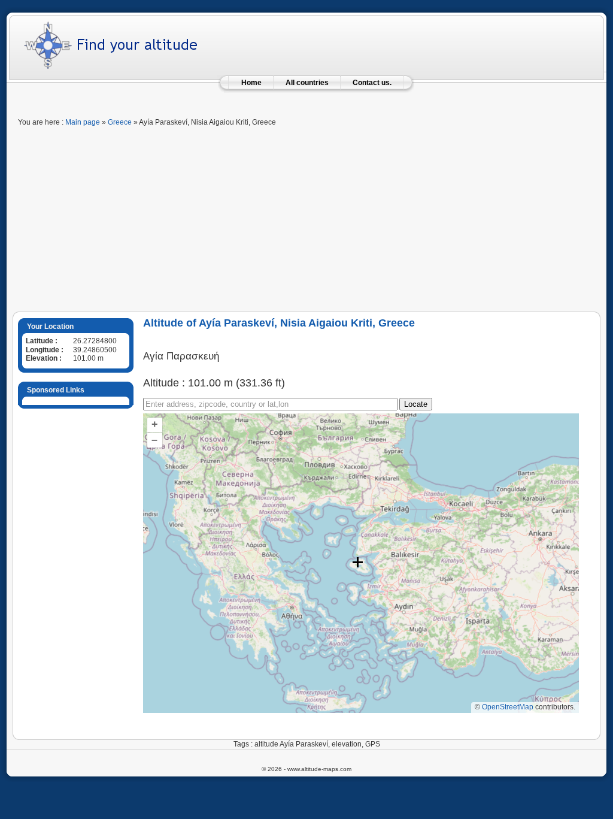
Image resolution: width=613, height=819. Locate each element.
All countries (307, 82)
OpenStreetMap (507, 707)
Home (251, 82)
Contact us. (372, 82)
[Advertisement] (306, 222)
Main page (82, 122)
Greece (120, 122)
